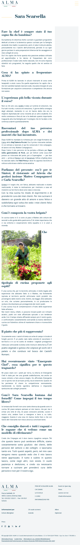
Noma (17, 158)
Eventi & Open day (64, 486)
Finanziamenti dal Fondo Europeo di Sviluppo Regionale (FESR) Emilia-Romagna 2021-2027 (28, 541)
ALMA (21, 106)
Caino (4, 142)
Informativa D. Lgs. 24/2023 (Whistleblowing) (37, 539)
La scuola (39, 493)
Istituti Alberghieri (8, 513)
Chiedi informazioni (64, 496)
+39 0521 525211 (10, 498)
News (60, 489)
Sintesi (4, 184)
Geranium (31, 158)
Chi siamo (39, 489)
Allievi (57, 510)
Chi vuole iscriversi (34, 510)
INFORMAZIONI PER (42, 499)
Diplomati (58, 513)
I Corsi (37, 496)
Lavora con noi (63, 493)
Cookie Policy (18, 539)
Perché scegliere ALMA (44, 486)
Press (3, 522)
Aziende (31, 513)
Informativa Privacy (7, 539)
